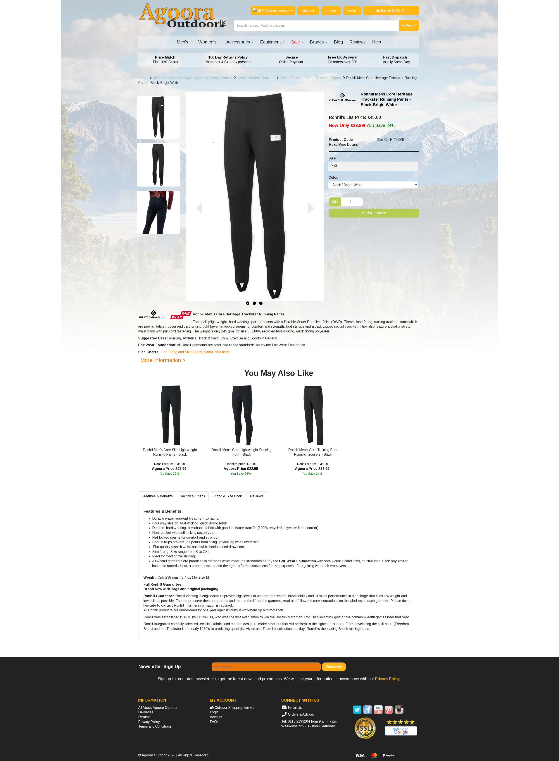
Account (216, 717)
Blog (338, 42)
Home (142, 78)
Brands (317, 42)
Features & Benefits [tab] (157, 496)
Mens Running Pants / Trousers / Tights (311, 78)
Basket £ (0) (392, 10)
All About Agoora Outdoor (158, 707)
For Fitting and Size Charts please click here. (195, 352)
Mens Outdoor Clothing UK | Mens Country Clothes (193, 78)
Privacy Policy (149, 722)
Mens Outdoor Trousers (256, 78)
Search (410, 25)
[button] (198, 254)
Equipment (271, 42)
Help (376, 42)
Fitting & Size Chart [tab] (227, 496)
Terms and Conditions (154, 726)
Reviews (357, 42)
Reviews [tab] (256, 496)
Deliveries (145, 712)
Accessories (238, 42)
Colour (334, 177)
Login (214, 712)
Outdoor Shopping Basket (234, 707)
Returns (144, 717)
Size (332, 158)
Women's (208, 42)
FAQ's (214, 722)
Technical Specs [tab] (192, 496)
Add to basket (374, 213)
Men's (183, 42)
